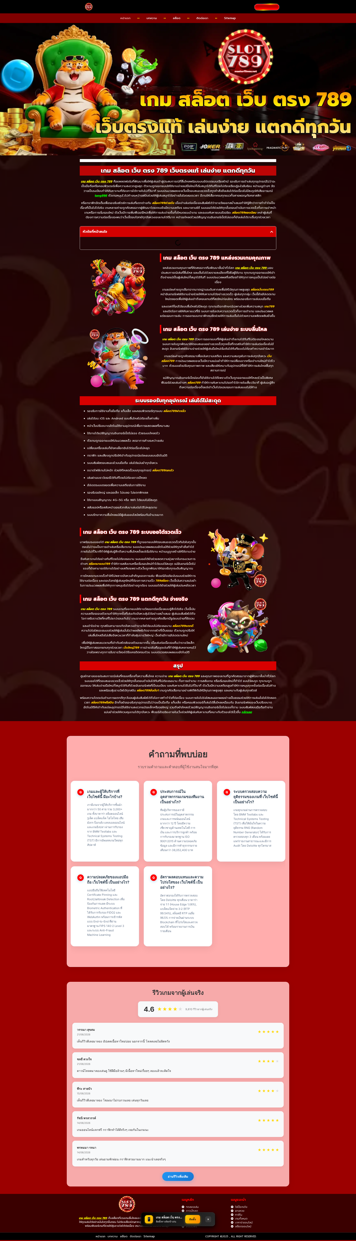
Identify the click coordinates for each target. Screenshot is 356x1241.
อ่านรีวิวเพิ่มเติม (178, 1176)
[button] (271, 231)
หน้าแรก (125, 18)
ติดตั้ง (192, 1219)
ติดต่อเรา (202, 18)
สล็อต (176, 18)
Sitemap (230, 18)
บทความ (151, 18)
